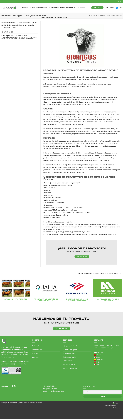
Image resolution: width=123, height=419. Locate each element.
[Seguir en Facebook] (117, 1)
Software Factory (69, 353)
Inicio (91, 15)
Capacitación (62, 17)
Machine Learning (69, 364)
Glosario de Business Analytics (53, 391)
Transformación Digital (70, 368)
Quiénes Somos (37, 346)
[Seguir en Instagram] (118, 1)
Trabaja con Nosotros (49, 388)
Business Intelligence (57, 7)
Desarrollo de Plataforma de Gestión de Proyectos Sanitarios (97, 273)
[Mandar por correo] (7, 32)
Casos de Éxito (99, 15)
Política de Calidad (48, 386)
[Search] (121, 7)
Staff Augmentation (48, 17)
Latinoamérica (110, 7)
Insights (35, 353)
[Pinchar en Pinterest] (9, 32)
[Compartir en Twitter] (5, 32)
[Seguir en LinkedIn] (120, 1)
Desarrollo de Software (75, 7)
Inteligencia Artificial (40, 7)
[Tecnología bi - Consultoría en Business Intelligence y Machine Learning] (8, 7)
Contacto (35, 357)
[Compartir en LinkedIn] (12, 32)
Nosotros (26, 7)
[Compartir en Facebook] (2, 32)
